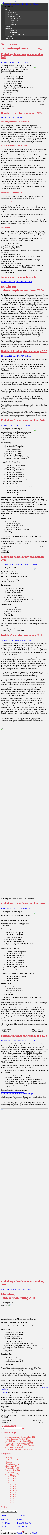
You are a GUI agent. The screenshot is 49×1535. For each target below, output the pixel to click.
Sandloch (13, 30)
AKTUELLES (22, 1519)
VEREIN (21, 1515)
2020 (12, 1486)
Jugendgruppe (15, 16)
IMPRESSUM (23, 1527)
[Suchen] (23, 1428)
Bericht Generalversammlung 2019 (21, 635)
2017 (12, 1492)
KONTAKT (5, 1523)
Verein (7, 10)
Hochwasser (9, 1466)
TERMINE (5, 1519)
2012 (12, 1502)
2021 (12, 1484)
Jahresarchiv (9, 1474)
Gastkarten (14, 20)
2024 (12, 1478)
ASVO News (24, 62)
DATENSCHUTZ (24, 1523)
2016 (12, 1494)
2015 (12, 1496)
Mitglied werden (16, 18)
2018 (12, 1490)
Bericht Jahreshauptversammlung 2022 (24, 351)
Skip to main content (8, 2)
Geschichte (14, 14)
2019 (12, 1488)
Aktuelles (8, 36)
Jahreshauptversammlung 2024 (19, 276)
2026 (7, 1458)
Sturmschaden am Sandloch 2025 (17, 1439)
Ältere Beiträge (10, 1426)
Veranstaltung (10, 1464)
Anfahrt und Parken (17, 34)
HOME (3, 1515)
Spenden (8, 1472)
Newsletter (9, 39)
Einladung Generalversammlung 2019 (23, 903)
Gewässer (9, 28)
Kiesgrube (13, 32)
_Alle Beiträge (10, 1460)
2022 (12, 1482)
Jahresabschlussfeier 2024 (14, 1447)
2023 (12, 1480)
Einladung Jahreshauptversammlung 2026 (20, 1437)
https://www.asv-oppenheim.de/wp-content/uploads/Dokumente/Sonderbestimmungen (17, 1093)
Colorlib (20, 1533)
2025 (12, 1476)
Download (4, 1392)
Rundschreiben (10, 1470)
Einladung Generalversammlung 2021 (23, 420)
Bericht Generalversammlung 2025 (21, 113)
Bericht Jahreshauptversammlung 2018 (24, 1035)
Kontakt (13, 24)
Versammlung (10, 1468)
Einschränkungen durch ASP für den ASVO (21, 1449)
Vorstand (13, 12)
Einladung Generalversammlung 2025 (19, 1443)
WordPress (36, 1533)
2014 (12, 1498)
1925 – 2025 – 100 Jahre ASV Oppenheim (20, 1445)
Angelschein (14, 22)
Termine (8, 26)
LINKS (3, 1527)
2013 (12, 1500)
